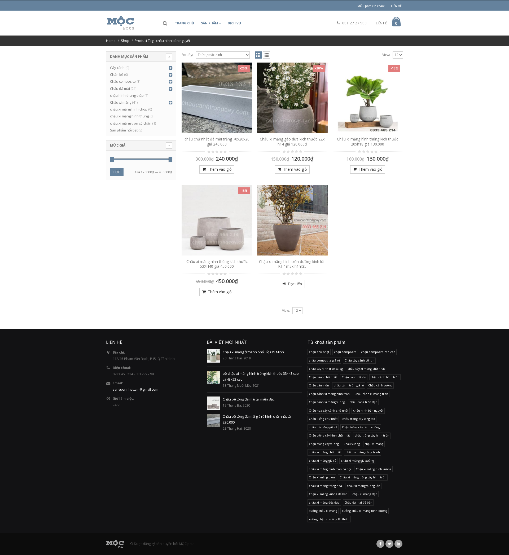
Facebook (380, 544)
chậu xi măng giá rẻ (322, 461)
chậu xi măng (374, 444)
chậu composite (345, 352)
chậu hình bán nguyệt (368, 410)
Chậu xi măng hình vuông (373, 469)
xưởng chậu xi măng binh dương (364, 511)
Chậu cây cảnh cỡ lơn (359, 360)
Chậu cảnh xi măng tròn (371, 394)
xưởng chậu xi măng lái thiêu (329, 519)
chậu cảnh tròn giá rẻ (349, 385)
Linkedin (398, 544)
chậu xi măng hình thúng (129, 116)
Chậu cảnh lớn (319, 385)
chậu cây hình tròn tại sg (326, 369)
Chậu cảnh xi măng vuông (327, 402)
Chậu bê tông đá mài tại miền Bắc (248, 399)
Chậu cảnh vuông (380, 385)
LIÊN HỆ (381, 23)
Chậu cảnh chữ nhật (323, 377)
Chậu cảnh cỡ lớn (354, 377)
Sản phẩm (209, 23)
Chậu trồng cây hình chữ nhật (329, 435)
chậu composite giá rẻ (324, 360)
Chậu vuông (352, 444)
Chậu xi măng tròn (322, 477)
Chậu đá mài (120, 88)
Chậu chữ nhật (319, 352)
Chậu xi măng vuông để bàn (328, 494)
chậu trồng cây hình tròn (372, 435)
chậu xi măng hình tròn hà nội (330, 469)
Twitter (389, 544)
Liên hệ (396, 6)
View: (386, 54)
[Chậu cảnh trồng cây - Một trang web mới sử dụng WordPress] (120, 23)
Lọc (117, 171)
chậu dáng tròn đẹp (363, 402)
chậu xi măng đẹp (364, 494)
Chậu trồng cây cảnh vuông (361, 427)
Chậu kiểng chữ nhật (323, 419)
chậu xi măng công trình (363, 452)
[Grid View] (258, 55)
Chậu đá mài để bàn (358, 502)
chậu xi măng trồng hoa (325, 486)
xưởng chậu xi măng (323, 511)
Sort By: (187, 54)
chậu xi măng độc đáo (324, 502)
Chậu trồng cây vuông (324, 444)
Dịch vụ (234, 23)
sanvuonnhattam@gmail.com (135, 389)
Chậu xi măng (120, 102)
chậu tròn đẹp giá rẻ (323, 427)
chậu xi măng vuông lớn (363, 486)
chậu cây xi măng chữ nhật (366, 369)
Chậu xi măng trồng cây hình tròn (363, 477)
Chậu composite (123, 81)
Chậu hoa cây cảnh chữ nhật (328, 410)
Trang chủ (184, 23)
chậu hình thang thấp (127, 95)
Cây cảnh (117, 67)
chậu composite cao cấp (378, 352)
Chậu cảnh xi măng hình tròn (329, 394)
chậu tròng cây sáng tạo (358, 419)
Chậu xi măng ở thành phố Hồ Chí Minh (253, 352)
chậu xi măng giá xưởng (357, 461)
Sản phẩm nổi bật (124, 130)
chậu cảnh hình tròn (385, 377)
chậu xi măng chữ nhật (325, 452)
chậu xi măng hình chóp (128, 109)
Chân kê (116, 74)
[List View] (266, 55)
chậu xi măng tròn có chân (130, 123)
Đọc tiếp (295, 283)
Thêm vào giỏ (219, 169)
